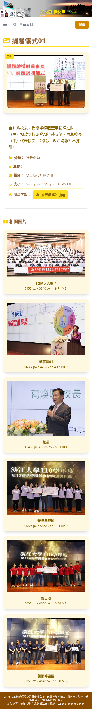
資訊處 (35, 704)
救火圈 (46, 598)
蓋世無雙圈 (46, 520)
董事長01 (46, 361)
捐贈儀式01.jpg (53, 194)
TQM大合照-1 (46, 283)
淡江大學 (25, 704)
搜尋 (82, 25)
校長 (46, 442)
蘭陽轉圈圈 (46, 676)
